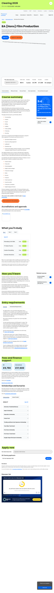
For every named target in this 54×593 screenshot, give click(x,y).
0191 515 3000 (11, 6)
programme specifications (17, 469)
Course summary (5, 90)
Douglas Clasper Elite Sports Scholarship (16, 437)
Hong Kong (51, 11)
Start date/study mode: (9, 79)
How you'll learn (23, 90)
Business (40, 11)
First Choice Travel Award (16, 433)
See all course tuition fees (7, 382)
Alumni (34, 11)
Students (25, 11)
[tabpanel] (16, 246)
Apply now (5, 37)
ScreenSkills (27, 209)
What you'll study (14, 90)
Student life (29, 15)
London (45, 11)
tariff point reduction (12, 338)
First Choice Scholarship (16, 430)
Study (17, 15)
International (23, 15)
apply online (17, 6)
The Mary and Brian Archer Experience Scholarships (16, 422)
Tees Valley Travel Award (16, 426)
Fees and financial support (43, 90)
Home (3, 19)
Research (36, 15)
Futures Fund (16, 418)
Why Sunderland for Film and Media (10, 200)
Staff (30, 11)
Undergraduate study (9, 19)
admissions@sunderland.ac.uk (21, 348)
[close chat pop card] (51, 582)
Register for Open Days (16, 37)
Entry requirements (32, 90)
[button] (44, 587)
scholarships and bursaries (10, 393)
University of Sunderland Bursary (16, 406)
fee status (8, 380)
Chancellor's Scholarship (16, 414)
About (41, 15)
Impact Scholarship (16, 410)
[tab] (4, 232)
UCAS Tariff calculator (9, 331)
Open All (6, 237)
